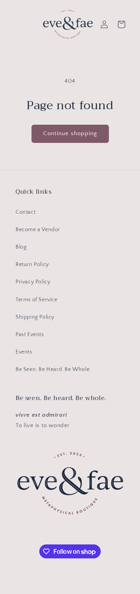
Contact (25, 212)
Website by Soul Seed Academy (92, 587)
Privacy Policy (33, 282)
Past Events (30, 334)
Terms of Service (37, 300)
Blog (21, 247)
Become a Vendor (38, 230)
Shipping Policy (35, 317)
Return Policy (32, 264)
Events (24, 352)
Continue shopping (70, 133)
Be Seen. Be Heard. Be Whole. (53, 369)
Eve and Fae (45, 587)
